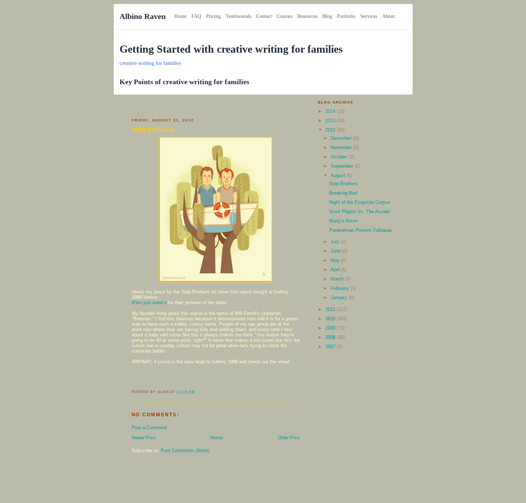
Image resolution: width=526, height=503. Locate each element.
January (340, 297)
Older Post (289, 437)
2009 (331, 328)
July (336, 241)
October (340, 156)
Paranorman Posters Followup (360, 230)
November (342, 147)
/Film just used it (149, 302)
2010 (331, 318)
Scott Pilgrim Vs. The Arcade (359, 211)
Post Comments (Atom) (185, 450)
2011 (331, 309)
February (340, 288)
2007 (331, 346)
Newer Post (144, 437)
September (343, 166)
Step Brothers (153, 129)
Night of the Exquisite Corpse (359, 202)
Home (216, 437)
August (339, 175)
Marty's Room (343, 221)
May (336, 260)
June (336, 251)
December (342, 138)
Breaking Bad (343, 193)
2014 (331, 111)
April (336, 269)
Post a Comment (149, 427)
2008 (331, 337)
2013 (331, 120)
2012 (331, 130)
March (338, 279)
